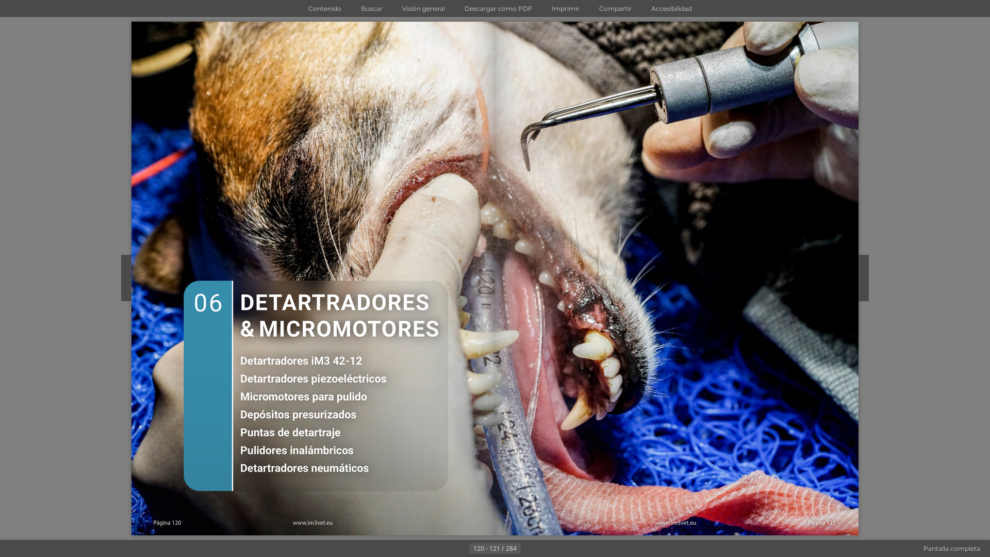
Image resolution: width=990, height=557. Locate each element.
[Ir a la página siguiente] (529, 548)
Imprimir (566, 8)
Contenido (324, 8)
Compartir (615, 8)
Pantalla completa (951, 548)
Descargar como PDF (498, 8)
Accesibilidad (671, 8)
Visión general (423, 8)
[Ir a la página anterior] (461, 548)
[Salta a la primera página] (444, 548)
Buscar (372, 8)
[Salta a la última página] (545, 548)
